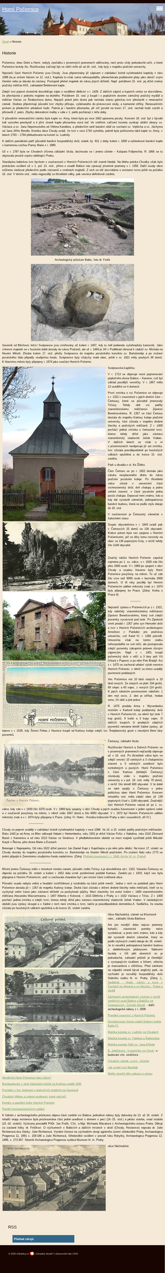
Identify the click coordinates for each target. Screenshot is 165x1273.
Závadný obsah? (44, 1253)
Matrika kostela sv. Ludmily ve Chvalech (133, 1032)
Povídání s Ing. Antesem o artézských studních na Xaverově (40, 1090)
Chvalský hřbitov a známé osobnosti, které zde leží (34, 1096)
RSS (75, 1253)
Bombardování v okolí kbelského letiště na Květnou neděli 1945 (41, 1084)
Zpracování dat (63, 1253)
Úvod (5, 41)
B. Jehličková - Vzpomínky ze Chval (131, 1050)
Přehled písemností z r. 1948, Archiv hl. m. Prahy (114, 856)
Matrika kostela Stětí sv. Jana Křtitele (131, 1044)
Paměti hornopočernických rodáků (23, 1109)
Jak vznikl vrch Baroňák (123, 1067)
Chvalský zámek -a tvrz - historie (128, 1061)
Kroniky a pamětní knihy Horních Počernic (28, 1102)
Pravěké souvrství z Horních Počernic (131, 1015)
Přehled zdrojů (24, 1239)
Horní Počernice (20, 9)
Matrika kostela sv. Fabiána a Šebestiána (133, 1038)
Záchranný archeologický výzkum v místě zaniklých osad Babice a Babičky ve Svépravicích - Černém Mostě (134, 1000)
